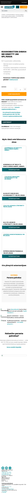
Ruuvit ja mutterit (19, 14)
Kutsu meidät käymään (14, 347)
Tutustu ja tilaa (14, 169)
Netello (4, 492)
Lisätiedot (14, 122)
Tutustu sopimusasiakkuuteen (12, 116)
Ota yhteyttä (24, 2)
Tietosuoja (4, 491)
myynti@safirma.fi (6, 474)
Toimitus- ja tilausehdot (7, 489)
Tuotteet (3, 14)
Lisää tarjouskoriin (14, 94)
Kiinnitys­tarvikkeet (10, 14)
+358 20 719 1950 (6, 472)
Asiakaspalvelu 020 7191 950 (11, 114)
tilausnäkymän (15, 309)
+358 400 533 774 (6, 473)
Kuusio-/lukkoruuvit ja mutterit (8, 16)
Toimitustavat (13, 79)
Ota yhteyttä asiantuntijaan (11, 112)
